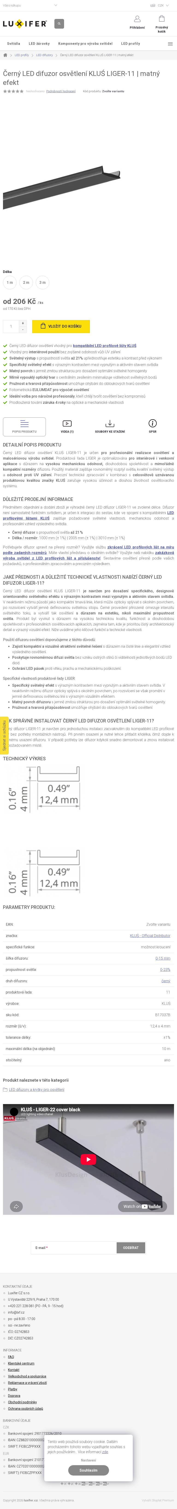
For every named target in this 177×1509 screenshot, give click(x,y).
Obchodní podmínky (22, 1402)
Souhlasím (88, 1470)
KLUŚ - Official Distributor (150, 936)
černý (166, 981)
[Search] (59, 24)
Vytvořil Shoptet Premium (158, 1500)
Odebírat (131, 1248)
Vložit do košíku (64, 326)
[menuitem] (14, 43)
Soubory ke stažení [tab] (110, 431)
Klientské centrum (21, 1363)
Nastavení (88, 1460)
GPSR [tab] (152, 431)
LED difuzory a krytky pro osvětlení (36, 1089)
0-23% (165, 969)
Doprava (14, 1396)
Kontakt (13, 1370)
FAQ (11, 1357)
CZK (161, 5)
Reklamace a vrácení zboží (27, 1383)
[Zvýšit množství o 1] (23, 323)
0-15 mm (163, 958)
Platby (12, 1389)
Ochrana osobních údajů (25, 1408)
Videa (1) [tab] (67, 431)
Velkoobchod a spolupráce (27, 1376)
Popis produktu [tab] (24, 431)
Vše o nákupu (12, 5)
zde (105, 1452)
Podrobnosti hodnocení (61, 91)
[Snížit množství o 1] (23, 329)
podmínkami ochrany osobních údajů (102, 1259)
